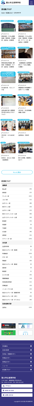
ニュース (5, 366)
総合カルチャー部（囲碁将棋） (17, 293)
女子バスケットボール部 (17, 217)
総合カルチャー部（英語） (17, 250)
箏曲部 (17, 261)
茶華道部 (17, 285)
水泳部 (17, 232)
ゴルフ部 (17, 200)
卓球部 (17, 235)
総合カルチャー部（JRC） (17, 296)
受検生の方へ (6, 362)
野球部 (17, 192)
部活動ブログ (6, 370)
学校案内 (5, 346)
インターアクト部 (17, 289)
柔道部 (17, 221)
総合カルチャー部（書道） (17, 264)
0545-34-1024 (9, 390)
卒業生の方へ (6, 358)
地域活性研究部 (17, 282)
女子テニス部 (17, 210)
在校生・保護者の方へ (9, 354)
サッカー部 (17, 196)
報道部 (17, 271)
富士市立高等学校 (28, 401)
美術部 (17, 268)
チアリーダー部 (17, 239)
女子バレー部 (17, 203)
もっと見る (17, 172)
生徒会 (17, 307)
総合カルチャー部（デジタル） (17, 300)
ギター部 (17, 257)
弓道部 (17, 228)
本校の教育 (5, 350)
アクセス (8, 386)
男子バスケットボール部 (17, 214)
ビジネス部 (17, 275)
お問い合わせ (9, 395)
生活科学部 (17, 246)
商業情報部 (17, 278)
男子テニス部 (17, 207)
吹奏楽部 (17, 253)
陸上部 (17, 189)
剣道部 (17, 224)
